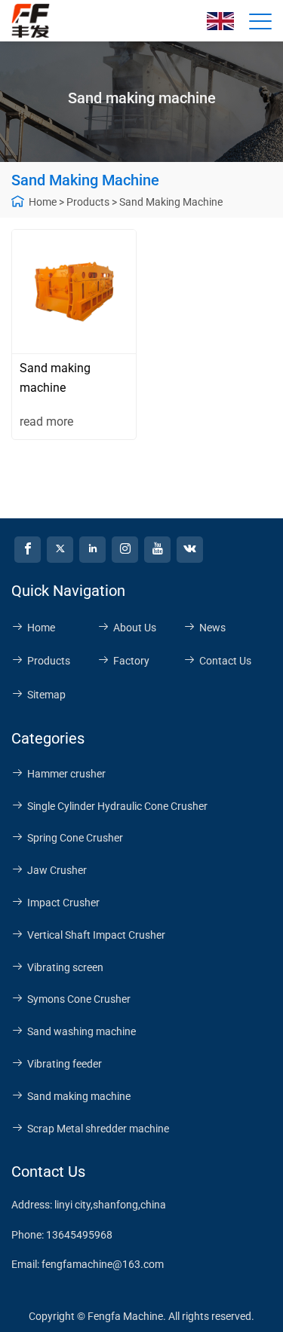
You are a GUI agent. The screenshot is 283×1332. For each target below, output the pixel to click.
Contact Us (225, 661)
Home (43, 202)
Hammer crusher (66, 774)
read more (46, 421)
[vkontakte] (190, 549)
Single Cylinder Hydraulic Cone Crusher (117, 806)
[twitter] (60, 549)
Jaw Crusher (57, 870)
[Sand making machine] (74, 291)
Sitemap (46, 695)
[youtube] (157, 549)
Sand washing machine (81, 1031)
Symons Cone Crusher (79, 999)
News (212, 628)
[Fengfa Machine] (34, 21)
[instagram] (125, 549)
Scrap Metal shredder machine (98, 1129)
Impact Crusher (63, 903)
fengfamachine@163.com (103, 1264)
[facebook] (27, 549)
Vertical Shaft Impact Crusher (96, 935)
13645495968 (79, 1235)
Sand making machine (171, 202)
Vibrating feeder (64, 1064)
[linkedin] (92, 549)
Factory (131, 661)
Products (87, 202)
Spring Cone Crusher (75, 838)
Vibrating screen (65, 967)
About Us (134, 628)
